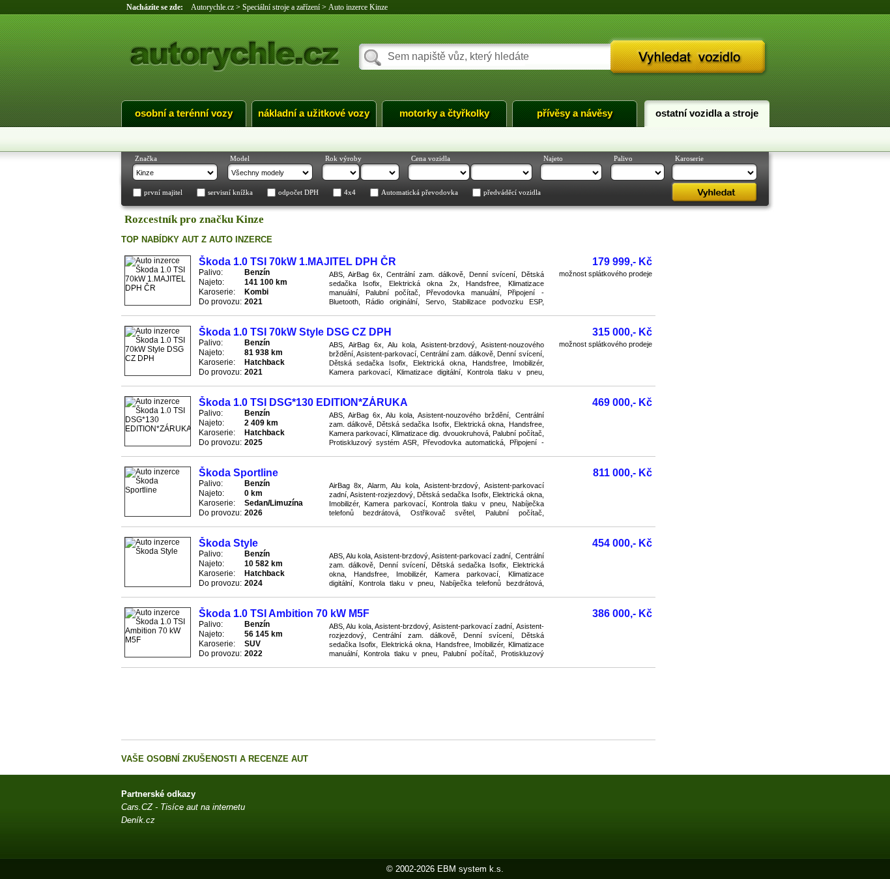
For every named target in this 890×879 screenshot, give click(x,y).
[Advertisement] (388, 703)
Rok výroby (343, 158)
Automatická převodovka (419, 193)
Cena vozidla (430, 158)
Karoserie (689, 158)
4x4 (350, 193)
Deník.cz (138, 820)
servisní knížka (230, 193)
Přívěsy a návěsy (574, 113)
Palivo (623, 158)
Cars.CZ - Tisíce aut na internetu (183, 807)
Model (240, 158)
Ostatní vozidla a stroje (706, 113)
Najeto (553, 158)
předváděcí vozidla (512, 193)
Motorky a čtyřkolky (444, 113)
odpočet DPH (298, 193)
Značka (146, 158)
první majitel (163, 193)
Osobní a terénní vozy (184, 113)
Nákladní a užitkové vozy (313, 113)
